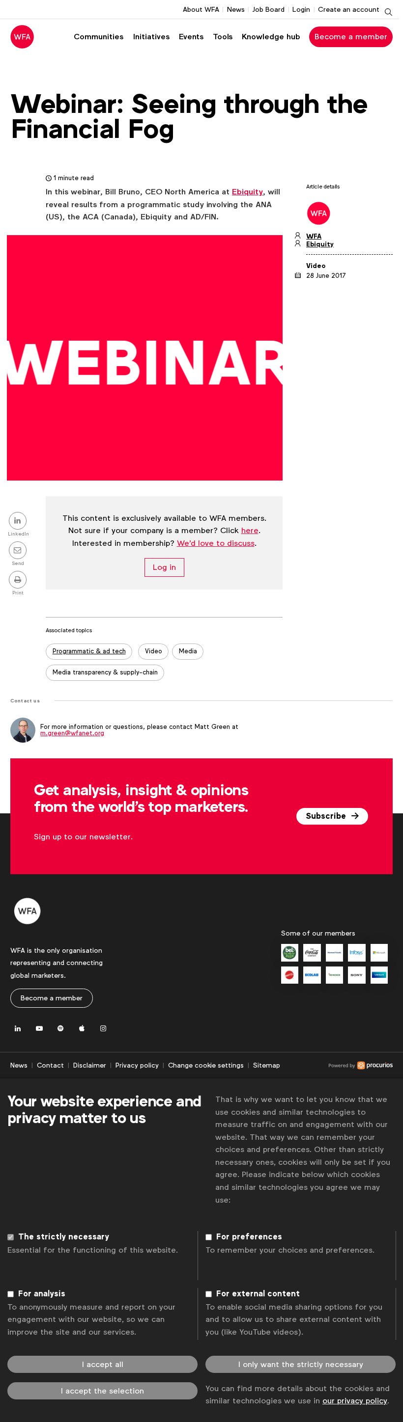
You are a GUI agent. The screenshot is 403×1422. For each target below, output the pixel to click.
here (250, 530)
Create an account (348, 9)
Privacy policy (137, 1065)
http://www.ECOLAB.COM (311, 975)
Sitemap (266, 1065)
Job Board (268, 9)
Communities (98, 36)
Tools (222, 36)
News (236, 9)
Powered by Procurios (336, 1065)
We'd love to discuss (216, 543)
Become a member (351, 36)
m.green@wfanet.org (72, 733)
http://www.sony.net (356, 975)
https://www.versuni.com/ (379, 975)
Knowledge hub (271, 36)
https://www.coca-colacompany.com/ (311, 952)
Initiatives (151, 36)
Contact (50, 1065)
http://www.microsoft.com (379, 952)
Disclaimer (89, 1065)
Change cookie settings (206, 1065)
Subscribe (327, 816)
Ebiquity (247, 191)
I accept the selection (102, 1390)
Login (301, 9)
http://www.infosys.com (356, 952)
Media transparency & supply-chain (105, 672)
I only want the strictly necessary (300, 1364)
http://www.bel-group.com (289, 952)
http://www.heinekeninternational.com (334, 975)
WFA (313, 236)
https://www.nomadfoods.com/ (334, 952)
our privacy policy (354, 1400)
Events (191, 36)
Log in (164, 567)
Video (153, 651)
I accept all (102, 1364)
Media (188, 651)
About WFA (201, 9)
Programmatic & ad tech (89, 651)
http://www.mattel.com (289, 975)
